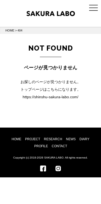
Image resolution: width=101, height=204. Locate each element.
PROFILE (41, 146)
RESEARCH (53, 139)
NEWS (71, 139)
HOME (9, 30)
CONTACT (59, 146)
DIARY (84, 139)
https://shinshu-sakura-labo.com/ (50, 97)
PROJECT (32, 139)
